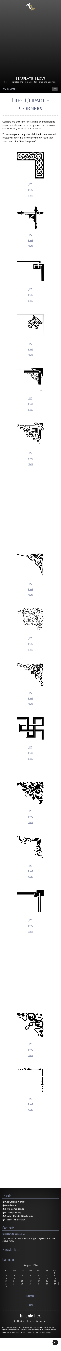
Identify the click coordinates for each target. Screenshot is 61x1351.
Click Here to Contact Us (13, 1233)
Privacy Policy (13, 1212)
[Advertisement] (30, 43)
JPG (30, 184)
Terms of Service (15, 1219)
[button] (55, 1342)
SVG (30, 195)
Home (30, 1304)
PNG (30, 189)
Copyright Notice (15, 1201)
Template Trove (30, 78)
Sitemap (30, 1295)
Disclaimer (11, 1205)
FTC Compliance (15, 1209)
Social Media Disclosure (19, 1216)
